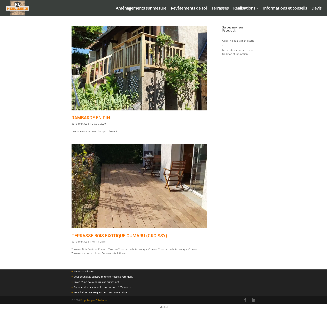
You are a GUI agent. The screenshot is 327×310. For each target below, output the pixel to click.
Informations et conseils (285, 9)
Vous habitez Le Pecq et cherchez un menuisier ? (102, 292)
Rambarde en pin (91, 117)
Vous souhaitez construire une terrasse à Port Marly (103, 276)
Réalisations (244, 9)
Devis (317, 9)
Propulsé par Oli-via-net (94, 300)
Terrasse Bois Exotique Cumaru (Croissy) (119, 235)
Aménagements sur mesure (141, 9)
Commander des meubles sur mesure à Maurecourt (103, 287)
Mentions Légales (84, 271)
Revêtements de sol (189, 9)
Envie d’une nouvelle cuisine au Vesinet (96, 282)
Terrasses (220, 9)
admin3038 (82, 123)
